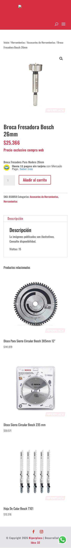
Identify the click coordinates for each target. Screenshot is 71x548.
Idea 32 (35, 542)
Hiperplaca (35, 538)
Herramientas (18, 42)
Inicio (6, 42)
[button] (61, 58)
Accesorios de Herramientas (41, 42)
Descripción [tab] (15, 218)
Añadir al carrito (35, 180)
